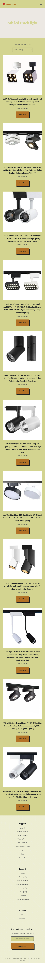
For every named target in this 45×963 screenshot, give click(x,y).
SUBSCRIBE (22, 946)
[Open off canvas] (41, 4)
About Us (22, 828)
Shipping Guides (22, 839)
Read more (22, 114)
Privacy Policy (22, 842)
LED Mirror (22, 873)
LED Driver (22, 895)
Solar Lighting (22, 892)
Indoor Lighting (22, 877)
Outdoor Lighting (22, 880)
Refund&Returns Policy (22, 846)
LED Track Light (22, 108)
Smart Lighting (22, 888)
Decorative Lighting (22, 884)
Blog (22, 854)
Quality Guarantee (22, 835)
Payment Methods (22, 831)
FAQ (22, 850)
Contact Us (22, 858)
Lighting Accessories (22, 899)
